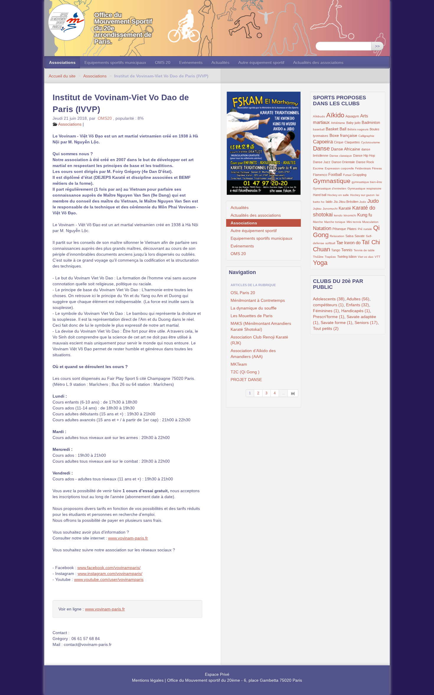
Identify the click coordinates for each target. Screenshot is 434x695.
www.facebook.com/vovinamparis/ (109, 567)
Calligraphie (366, 135)
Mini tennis (354, 221)
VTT (377, 256)
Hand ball (319, 195)
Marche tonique (334, 221)
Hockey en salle (338, 195)
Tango (335, 250)
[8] (293, 393)
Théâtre (318, 256)
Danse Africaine (345, 149)
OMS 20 (162, 62)
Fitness (377, 168)
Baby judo (353, 122)
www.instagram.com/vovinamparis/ (110, 573)
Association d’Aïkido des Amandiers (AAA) (253, 353)
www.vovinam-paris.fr (128, 538)
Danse (321, 148)
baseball (318, 129)
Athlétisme (338, 122)
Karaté (345, 208)
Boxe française (343, 135)
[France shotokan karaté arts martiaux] (263, 143)
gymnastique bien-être (367, 182)
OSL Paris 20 (243, 292)
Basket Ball (336, 129)
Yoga (320, 262)
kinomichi (350, 215)
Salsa (349, 236)
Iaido (329, 201)
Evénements (191, 62)
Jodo (362, 201)
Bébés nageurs (357, 129)
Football (335, 175)
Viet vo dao (365, 256)
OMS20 (105, 118)
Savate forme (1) (336, 322)
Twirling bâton (347, 256)
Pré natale (365, 229)
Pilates (352, 229)
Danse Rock (365, 162)
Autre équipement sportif (261, 62)
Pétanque (339, 229)
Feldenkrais (363, 168)
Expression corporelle (339, 168)
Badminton (371, 123)
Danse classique (340, 155)
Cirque (338, 142)
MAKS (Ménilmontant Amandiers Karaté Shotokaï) (261, 326)
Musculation (370, 221)
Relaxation (337, 236)
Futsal (347, 174)
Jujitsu (317, 208)
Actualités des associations (318, 62)
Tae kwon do (348, 242)
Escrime (318, 168)
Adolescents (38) (329, 299)
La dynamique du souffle (254, 308)
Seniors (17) (366, 322)
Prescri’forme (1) (328, 316)
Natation (322, 228)
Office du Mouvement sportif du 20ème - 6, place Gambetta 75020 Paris (234, 680)
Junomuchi (330, 208)
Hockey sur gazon (362, 195)
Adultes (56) (358, 299)
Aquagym (352, 116)
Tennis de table (364, 250)
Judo (373, 201)
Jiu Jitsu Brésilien (346, 201)
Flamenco (320, 174)
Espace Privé (217, 674)
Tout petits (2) (326, 328)
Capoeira (323, 142)
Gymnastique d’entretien (329, 188)
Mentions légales (148, 680)
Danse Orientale (343, 162)
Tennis (347, 250)
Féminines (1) (326, 310)
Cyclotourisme (370, 142)
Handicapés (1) (355, 310)
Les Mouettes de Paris (252, 315)
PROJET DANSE (246, 379)
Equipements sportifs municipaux (115, 62)
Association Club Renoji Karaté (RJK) (259, 340)
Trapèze (330, 256)
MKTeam (239, 364)
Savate (360, 236)
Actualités (220, 62)
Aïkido (335, 115)
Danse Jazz (321, 162)
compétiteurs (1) (328, 304)
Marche (318, 221)
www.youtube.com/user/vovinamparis (108, 579)
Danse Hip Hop (364, 155)
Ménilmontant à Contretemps (258, 300)
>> (377, 46)
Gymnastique (331, 180)
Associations (62, 62)
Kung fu (364, 214)
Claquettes (352, 142)
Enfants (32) (357, 304)
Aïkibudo (319, 116)
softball (330, 243)
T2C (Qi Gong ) (245, 372)
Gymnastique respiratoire (364, 188)
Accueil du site (62, 76)
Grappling (359, 174)
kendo (338, 215)
